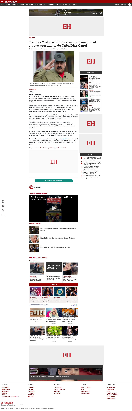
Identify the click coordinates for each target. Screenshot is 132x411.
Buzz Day (70, 341)
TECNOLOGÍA (58, 387)
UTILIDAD (57, 384)
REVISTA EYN (111, 397)
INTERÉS (30, 384)
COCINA (30, 389)
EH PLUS (83, 384)
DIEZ (108, 391)
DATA (82, 389)
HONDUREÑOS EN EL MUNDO (10, 397)
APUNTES (31, 397)
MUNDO (4, 395)
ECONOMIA (5, 391)
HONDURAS (5, 387)
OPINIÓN (31, 395)
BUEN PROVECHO (112, 395)
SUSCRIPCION (111, 398)
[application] (53, 208)
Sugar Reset (37, 321)
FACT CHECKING (85, 391)
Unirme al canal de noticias (54, 180)
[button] (3, 201)
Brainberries (54, 323)
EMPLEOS (57, 391)
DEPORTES (31, 387)
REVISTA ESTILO (111, 393)
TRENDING (31, 393)
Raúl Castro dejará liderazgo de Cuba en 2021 (53, 148)
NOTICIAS (4, 384)
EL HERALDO (111, 387)
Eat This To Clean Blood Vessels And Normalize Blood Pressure (53, 337)
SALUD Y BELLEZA (59, 389)
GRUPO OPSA (111, 384)
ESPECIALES (31, 391)
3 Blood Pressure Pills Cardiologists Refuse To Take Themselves (69, 319)
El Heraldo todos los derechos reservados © (12, 404)
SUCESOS (4, 393)
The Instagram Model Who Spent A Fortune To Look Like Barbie (53, 319)
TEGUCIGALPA (6, 389)
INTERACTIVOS (85, 393)
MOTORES (57, 393)
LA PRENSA (110, 389)
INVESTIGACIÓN (85, 387)
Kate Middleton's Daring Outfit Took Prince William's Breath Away (69, 337)
